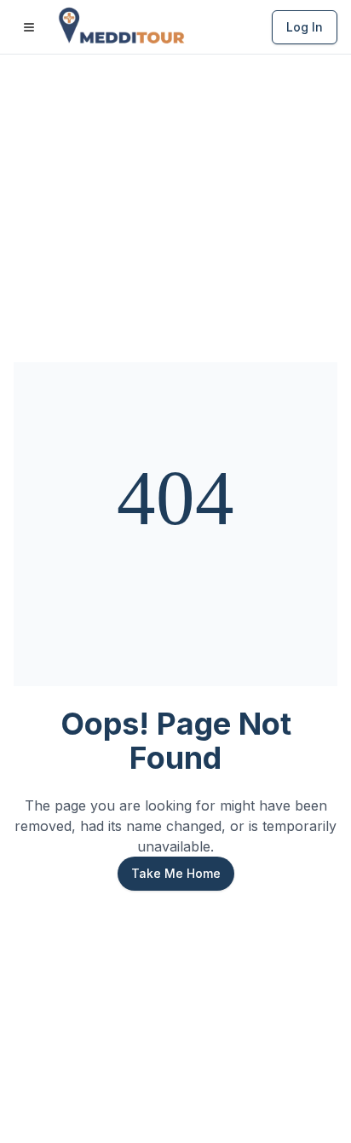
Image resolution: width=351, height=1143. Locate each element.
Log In (304, 27)
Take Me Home (176, 873)
